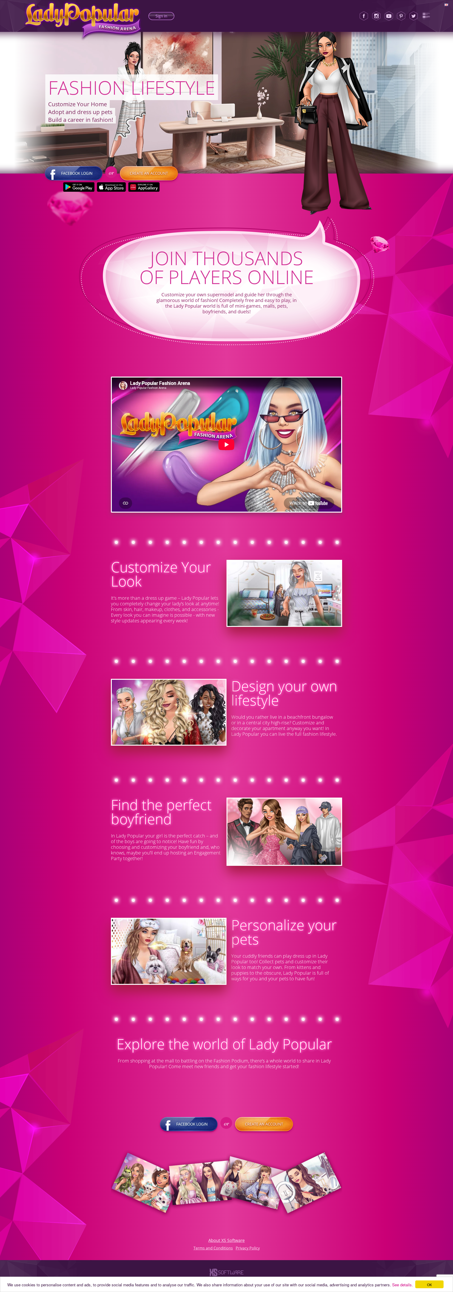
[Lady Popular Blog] (426, 16)
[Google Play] (79, 187)
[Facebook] (364, 16)
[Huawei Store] (144, 187)
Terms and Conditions (213, 1248)
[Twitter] (413, 16)
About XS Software (226, 1240)
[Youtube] (389, 16)
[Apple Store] (111, 187)
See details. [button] (402, 1285)
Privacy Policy (248, 1248)
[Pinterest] (401, 16)
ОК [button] (429, 1284)
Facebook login (76, 173)
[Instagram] (376, 16)
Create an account (149, 173)
